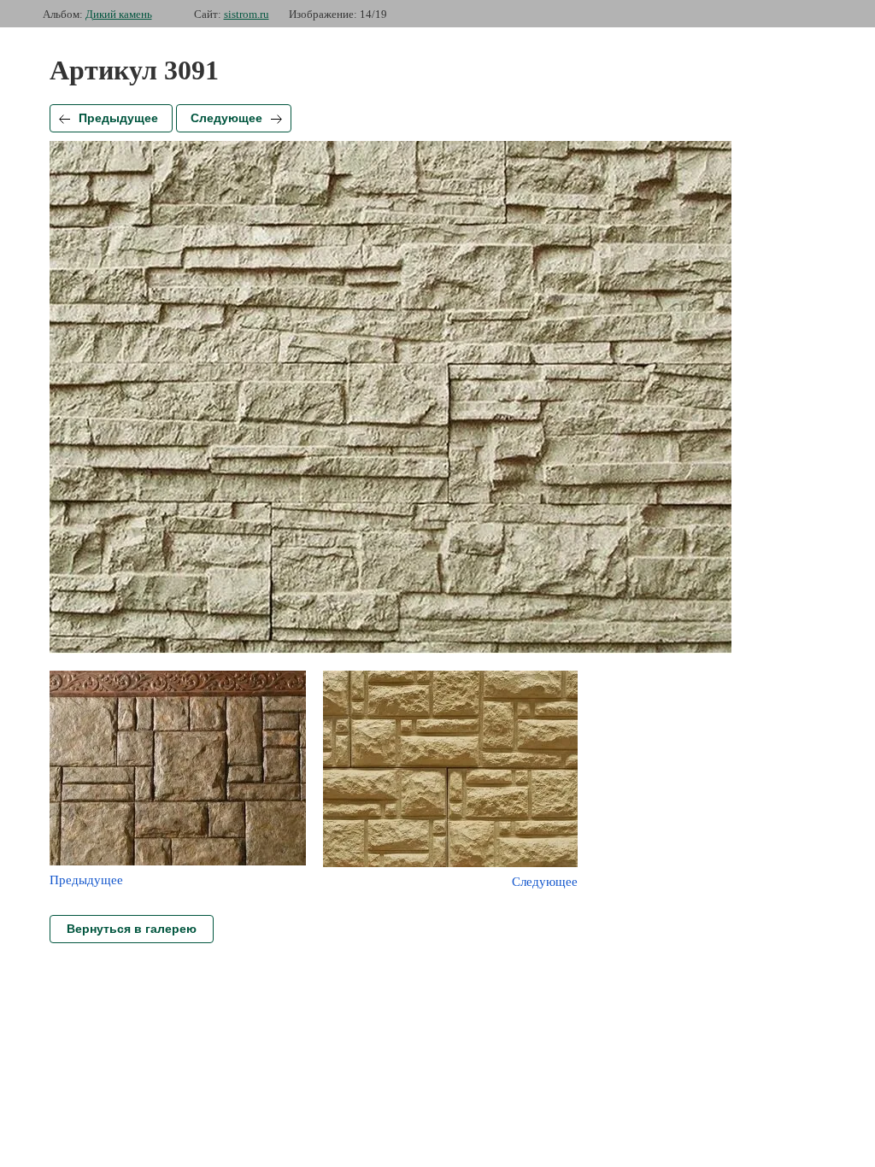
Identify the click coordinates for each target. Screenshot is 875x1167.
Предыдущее (118, 118)
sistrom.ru (246, 14)
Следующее (226, 118)
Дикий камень (118, 14)
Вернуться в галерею (132, 928)
